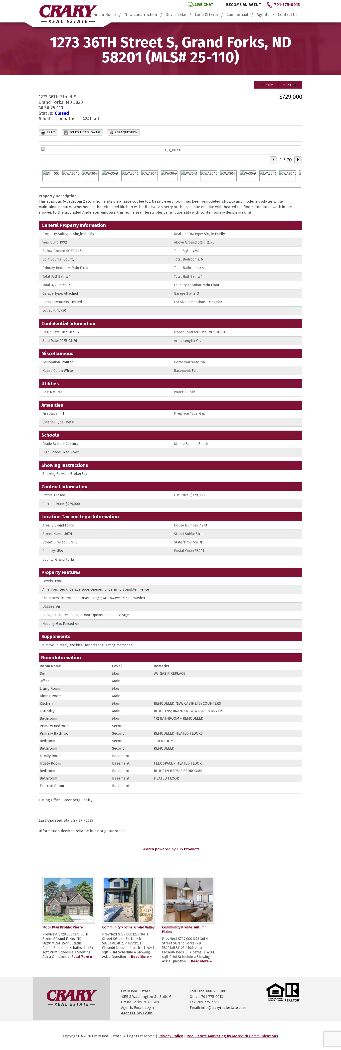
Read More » (81, 957)
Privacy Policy (171, 1036)
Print (50, 132)
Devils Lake (176, 14)
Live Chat (204, 4)
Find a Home (104, 14)
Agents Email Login (137, 1007)
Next (287, 85)
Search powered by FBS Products (171, 849)
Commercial (237, 14)
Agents (263, 14)
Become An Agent (243, 4)
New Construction (140, 14)
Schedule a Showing (84, 132)
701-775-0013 (287, 4)
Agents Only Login (137, 1013)
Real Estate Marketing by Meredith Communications (232, 1036)
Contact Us (288, 14)
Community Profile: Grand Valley (128, 927)
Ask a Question (125, 132)
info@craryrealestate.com (223, 1007)
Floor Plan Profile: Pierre (62, 927)
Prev (268, 85)
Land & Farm (206, 14)
